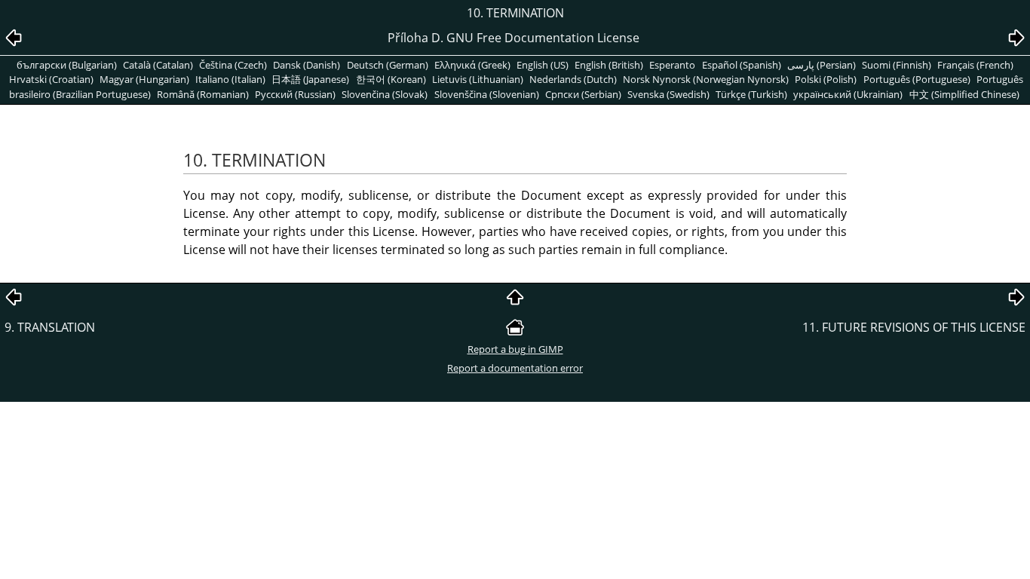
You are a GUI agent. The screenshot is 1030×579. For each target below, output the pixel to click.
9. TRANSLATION (50, 327)
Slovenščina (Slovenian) (486, 94)
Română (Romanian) (203, 94)
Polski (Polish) (826, 79)
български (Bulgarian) (67, 65)
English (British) (609, 65)
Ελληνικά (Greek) (472, 65)
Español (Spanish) (741, 65)
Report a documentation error (515, 368)
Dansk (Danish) (306, 65)
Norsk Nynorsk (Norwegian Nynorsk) (706, 79)
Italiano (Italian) (230, 79)
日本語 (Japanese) (310, 79)
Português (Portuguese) (916, 79)
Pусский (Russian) (295, 94)
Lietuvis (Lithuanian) (477, 79)
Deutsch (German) (387, 65)
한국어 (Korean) (391, 79)
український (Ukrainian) (848, 94)
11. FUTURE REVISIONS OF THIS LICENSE (913, 327)
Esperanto (672, 65)
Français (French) (975, 65)
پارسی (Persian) (821, 65)
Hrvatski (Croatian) (51, 79)
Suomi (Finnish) (896, 65)
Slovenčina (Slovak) (385, 94)
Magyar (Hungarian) (144, 79)
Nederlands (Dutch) (573, 79)
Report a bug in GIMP (515, 349)
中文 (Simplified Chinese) (964, 94)
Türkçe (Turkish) (751, 94)
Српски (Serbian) (583, 94)
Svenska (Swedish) (668, 94)
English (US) (543, 65)
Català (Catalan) (158, 65)
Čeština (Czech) (233, 65)
